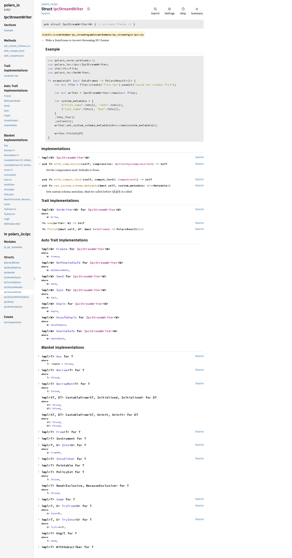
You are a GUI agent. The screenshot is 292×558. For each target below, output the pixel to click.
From (60, 432)
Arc (149, 185)
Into (65, 445)
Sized (69, 363)
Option (120, 164)
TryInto (68, 520)
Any (59, 356)
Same (60, 499)
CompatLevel (127, 179)
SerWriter (64, 210)
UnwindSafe (65, 331)
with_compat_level (68, 179)
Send (60, 276)
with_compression (67, 164)
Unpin (61, 304)
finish (52, 229)
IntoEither (65, 459)
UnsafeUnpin (66, 317)
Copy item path (88, 9)
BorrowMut (64, 384)
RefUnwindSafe (68, 263)
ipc (56, 4)
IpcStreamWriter (70, 157)
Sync (60, 290)
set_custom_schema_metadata (76, 185)
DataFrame (100, 229)
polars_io (47, 4)
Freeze (61, 249)
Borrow (61, 370)
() (140, 229)
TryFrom (68, 506)
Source (45, 13)
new (49, 223)
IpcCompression (138, 164)
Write (54, 217)
